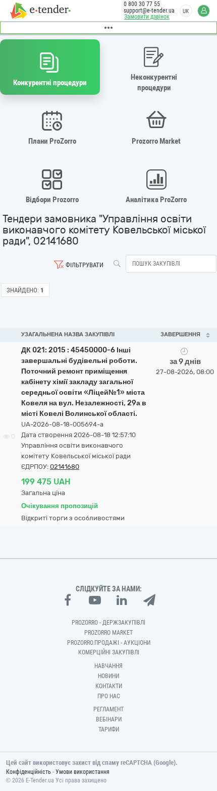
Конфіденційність (28, 771)
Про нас (108, 696)
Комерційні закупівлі (108, 652)
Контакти (108, 686)
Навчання (108, 666)
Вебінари (109, 719)
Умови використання (83, 771)
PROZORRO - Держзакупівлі (108, 622)
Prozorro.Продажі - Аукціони (108, 642)
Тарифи (108, 729)
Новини (108, 676)
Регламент (108, 709)
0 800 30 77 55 (142, 4)
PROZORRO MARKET (108, 632)
